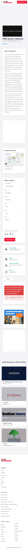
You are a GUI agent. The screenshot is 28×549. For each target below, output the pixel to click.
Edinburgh (17, 526)
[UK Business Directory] (14, 317)
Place (5, 210)
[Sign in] (15, 2)
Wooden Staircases (5, 511)
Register (2, 482)
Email (5, 196)
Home (2, 470)
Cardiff (2, 536)
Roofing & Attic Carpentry (6, 509)
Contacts (2, 477)
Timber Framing (4, 514)
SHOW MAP (14, 159)
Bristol (2, 534)
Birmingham (3, 527)
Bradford (6, 425)
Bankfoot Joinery (7, 423)
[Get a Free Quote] (14, 293)
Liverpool (16, 538)
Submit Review (9, 239)
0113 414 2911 (12, 272)
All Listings (3, 472)
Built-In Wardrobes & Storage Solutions (9, 504)
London (16, 540)
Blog (2, 480)
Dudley (16, 524)
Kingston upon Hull (18, 531)
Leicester (16, 535)
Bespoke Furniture (4, 495)
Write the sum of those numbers (10, 231)
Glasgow (16, 528)
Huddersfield (7, 445)
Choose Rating (7, 183)
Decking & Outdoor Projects (7, 502)
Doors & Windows (5, 506)
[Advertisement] (14, 16)
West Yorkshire (14, 41)
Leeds (9, 41)
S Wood (5, 444)
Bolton (2, 529)
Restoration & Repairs (5, 516)
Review (5, 217)
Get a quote (3, 475)
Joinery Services (4, 497)
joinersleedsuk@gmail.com (14, 249)
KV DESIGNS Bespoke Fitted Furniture (13, 382)
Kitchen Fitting (4, 499)
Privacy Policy (4, 487)
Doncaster (3, 541)
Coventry (3, 539)
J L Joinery (5, 402)
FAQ (2, 484)
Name (5, 190)
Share (8, 279)
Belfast (2, 524)
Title (5, 203)
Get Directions (13, 263)
